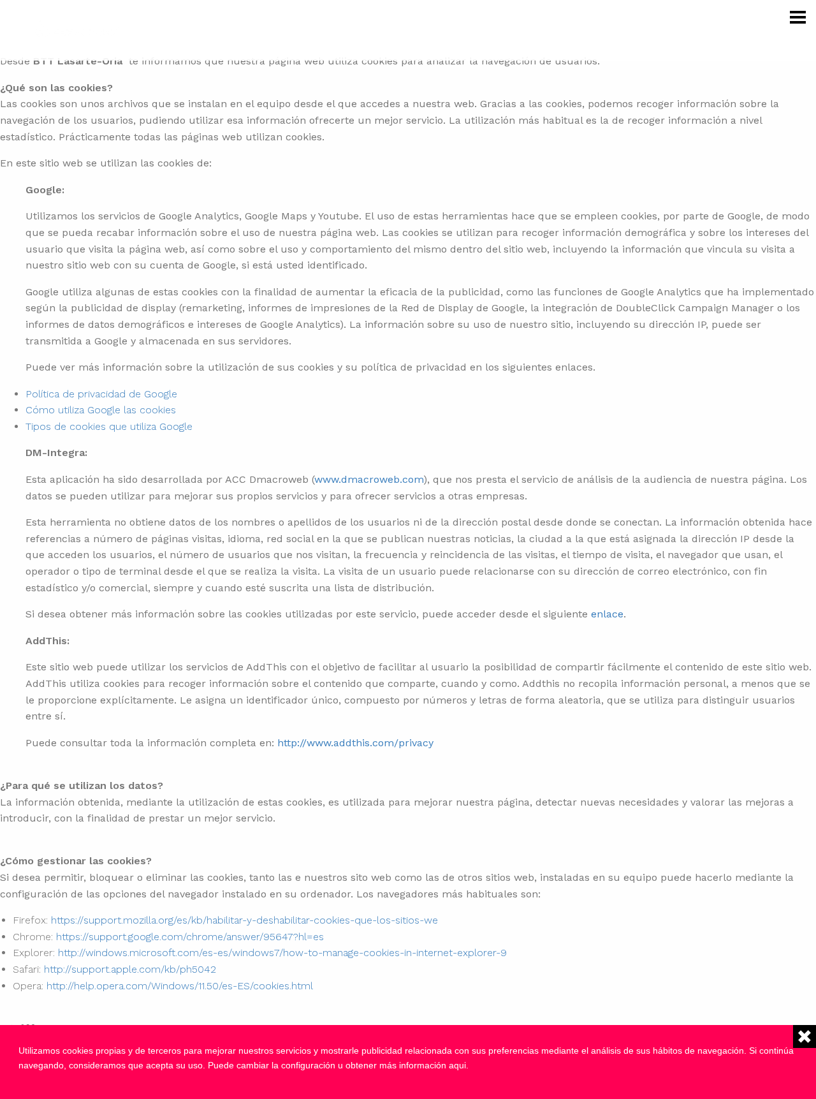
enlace (607, 614)
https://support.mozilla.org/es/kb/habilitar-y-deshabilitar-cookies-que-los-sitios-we (244, 920)
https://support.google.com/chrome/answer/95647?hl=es (190, 937)
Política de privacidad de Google (101, 394)
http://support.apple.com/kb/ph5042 (130, 969)
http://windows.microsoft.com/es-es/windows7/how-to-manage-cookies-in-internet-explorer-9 (282, 953)
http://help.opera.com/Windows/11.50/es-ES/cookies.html (180, 986)
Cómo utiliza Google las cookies (101, 410)
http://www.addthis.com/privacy (355, 743)
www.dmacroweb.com (368, 479)
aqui (457, 1065)
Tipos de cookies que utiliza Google (109, 426)
